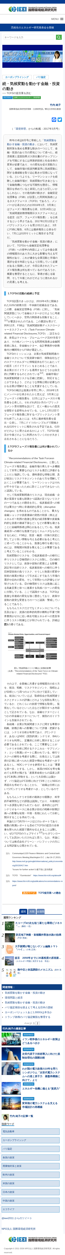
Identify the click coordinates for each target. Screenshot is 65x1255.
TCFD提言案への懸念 (49, 893)
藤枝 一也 (26, 926)
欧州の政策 (8, 1174)
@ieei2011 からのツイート (17, 1218)
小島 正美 (31, 949)
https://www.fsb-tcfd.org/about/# (47, 875)
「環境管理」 (20, 128)
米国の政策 (8, 1183)
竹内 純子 (55, 104)
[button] (55, 18)
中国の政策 (8, 1201)
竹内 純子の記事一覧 (21, 1116)
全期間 (40, 911)
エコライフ (8, 1209)
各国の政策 (8, 1157)
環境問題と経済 (14, 997)
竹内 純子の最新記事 (14, 1028)
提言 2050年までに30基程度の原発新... (38, 957)
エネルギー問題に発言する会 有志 (33, 961)
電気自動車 (8, 1131)
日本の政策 (8, 1192)
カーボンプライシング (17, 77)
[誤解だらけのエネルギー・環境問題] (32, 56)
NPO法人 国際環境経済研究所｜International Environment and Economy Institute (32, 10)
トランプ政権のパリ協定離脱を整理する (27, 1016)
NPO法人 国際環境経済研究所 (19, 1228)
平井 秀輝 (22, 938)
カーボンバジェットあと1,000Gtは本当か (28, 1012)
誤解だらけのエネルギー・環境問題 (27, 97)
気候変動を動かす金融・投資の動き (25, 992)
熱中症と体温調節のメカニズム (35, 969)
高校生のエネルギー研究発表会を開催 (32, 27)
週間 (23, 911)
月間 (31, 911)
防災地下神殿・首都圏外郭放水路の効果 (38, 934)
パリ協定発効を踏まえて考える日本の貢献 (29, 1007)
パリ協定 (41, 77)
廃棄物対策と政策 (12, 1166)
